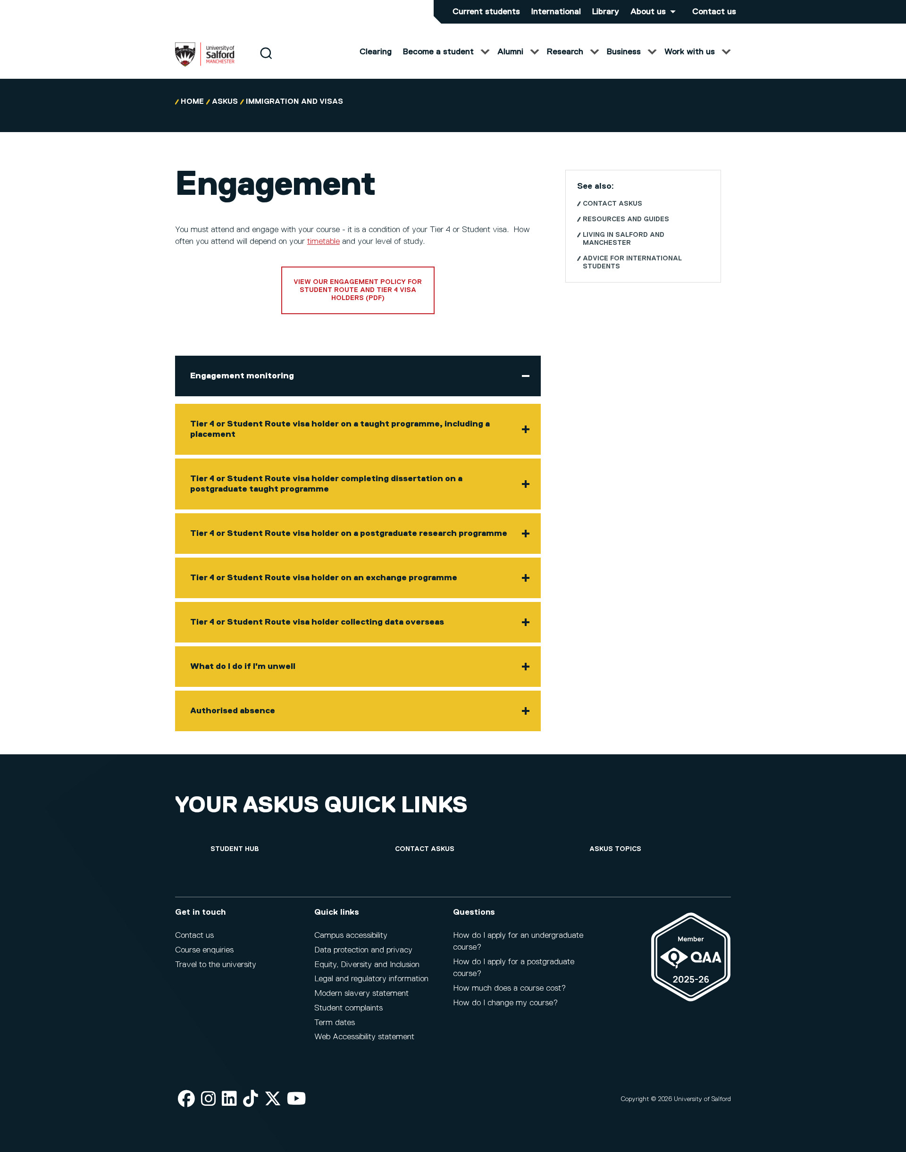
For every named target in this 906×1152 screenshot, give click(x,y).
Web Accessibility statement (364, 1037)
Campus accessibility (350, 935)
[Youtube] (296, 1099)
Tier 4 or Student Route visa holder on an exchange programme (323, 578)
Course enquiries (204, 950)
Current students (486, 12)
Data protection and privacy (363, 950)
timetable (323, 241)
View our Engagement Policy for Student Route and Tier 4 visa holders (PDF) (358, 290)
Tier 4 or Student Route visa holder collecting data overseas (317, 622)
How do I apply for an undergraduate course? (518, 941)
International (556, 12)
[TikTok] (250, 1099)
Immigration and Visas (294, 102)
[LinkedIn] (229, 1099)
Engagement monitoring (242, 376)
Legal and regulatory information (371, 979)
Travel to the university (215, 964)
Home (192, 102)
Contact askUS (612, 203)
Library (605, 12)
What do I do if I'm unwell (242, 666)
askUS (225, 102)
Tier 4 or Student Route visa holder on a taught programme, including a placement (340, 429)
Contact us (714, 12)
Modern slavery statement (361, 993)
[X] (272, 1099)
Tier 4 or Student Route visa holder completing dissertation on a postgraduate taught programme (326, 484)
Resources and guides (626, 219)
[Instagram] (208, 1099)
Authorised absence (232, 711)
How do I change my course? (505, 1003)
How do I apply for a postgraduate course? (513, 968)
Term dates (334, 1022)
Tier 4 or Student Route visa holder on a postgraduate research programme (348, 533)
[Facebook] (186, 1099)
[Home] (205, 64)
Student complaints (348, 1008)
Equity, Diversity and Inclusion (366, 964)
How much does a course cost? (509, 988)
